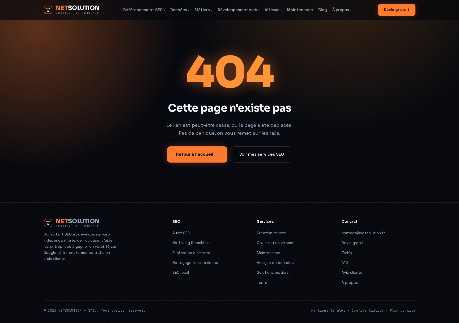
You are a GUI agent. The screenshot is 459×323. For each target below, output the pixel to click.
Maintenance (300, 9)
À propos (341, 9)
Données (179, 9)
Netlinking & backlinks (191, 242)
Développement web (239, 9)
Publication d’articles (191, 252)
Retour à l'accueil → (197, 154)
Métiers (203, 9)
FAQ (345, 262)
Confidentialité (368, 310)
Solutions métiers (273, 272)
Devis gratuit (397, 9)
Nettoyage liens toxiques (195, 262)
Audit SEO (181, 232)
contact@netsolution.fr (363, 232)
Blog (322, 9)
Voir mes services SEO (261, 154)
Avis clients (352, 272)
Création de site (271, 232)
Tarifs (262, 282)
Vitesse (273, 9)
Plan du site (402, 310)
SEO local (180, 272)
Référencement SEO (144, 9)
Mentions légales (328, 310)
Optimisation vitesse (276, 242)
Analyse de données (275, 262)
